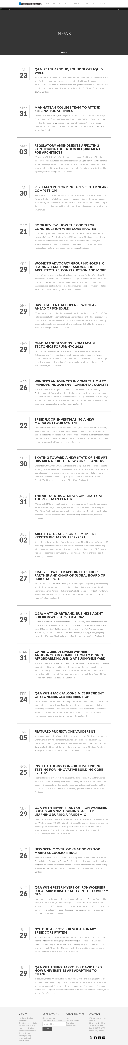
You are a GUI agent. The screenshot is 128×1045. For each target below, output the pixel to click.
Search (104, 4)
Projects (64, 4)
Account (91, 4)
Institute (51, 4)
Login (68, 1018)
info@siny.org (99, 1030)
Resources (77, 4)
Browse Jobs (71, 1025)
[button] (9, 9)
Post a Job (70, 1023)
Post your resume (73, 1020)
